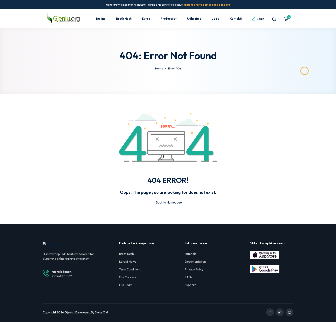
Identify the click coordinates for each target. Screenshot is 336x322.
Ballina (101, 18)
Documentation (195, 261)
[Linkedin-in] (280, 312)
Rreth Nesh (124, 18)
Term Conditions (130, 269)
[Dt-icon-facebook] (270, 312)
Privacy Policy (194, 269)
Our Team (125, 285)
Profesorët (169, 18)
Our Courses (127, 277)
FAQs (188, 277)
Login (260, 19)
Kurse (146, 18)
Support (190, 285)
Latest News (127, 261)
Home (159, 68)
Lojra (215, 18)
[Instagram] (289, 312)
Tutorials (190, 254)
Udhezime (194, 18)
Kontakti (236, 18)
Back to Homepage (169, 202)
